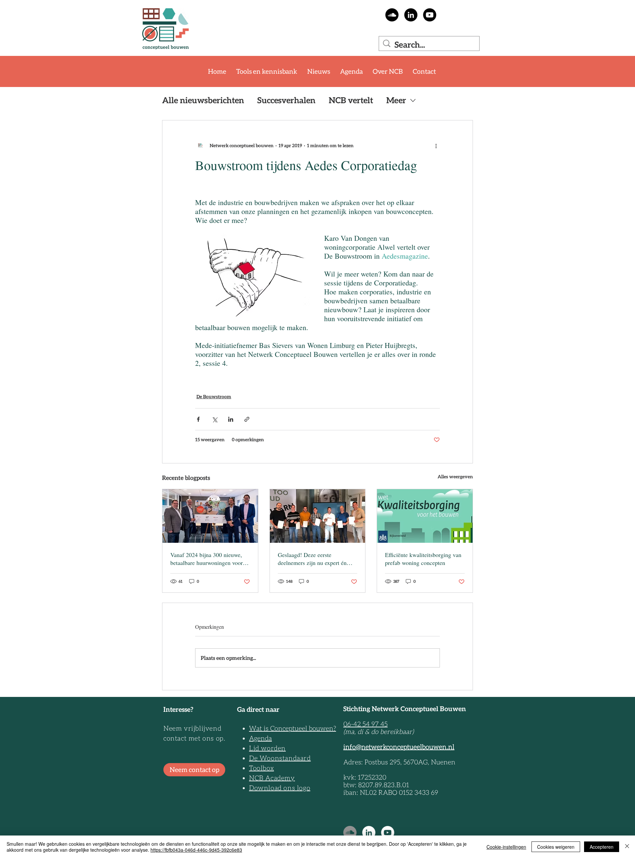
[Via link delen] (247, 419)
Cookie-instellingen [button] (506, 846)
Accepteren (602, 846)
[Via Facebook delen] (198, 419)
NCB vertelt (351, 100)
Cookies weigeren (555, 846)
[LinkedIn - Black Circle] (410, 14)
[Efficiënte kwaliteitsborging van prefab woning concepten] (425, 516)
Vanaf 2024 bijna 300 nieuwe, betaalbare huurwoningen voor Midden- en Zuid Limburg (206, 559)
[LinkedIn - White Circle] (368, 832)
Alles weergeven (455, 476)
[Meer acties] (436, 146)
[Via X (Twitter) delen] (214, 419)
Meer (396, 100)
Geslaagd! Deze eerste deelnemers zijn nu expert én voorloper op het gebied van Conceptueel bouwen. (312, 559)
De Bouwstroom (213, 396)
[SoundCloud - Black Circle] (392, 14)
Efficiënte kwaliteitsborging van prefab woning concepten (423, 559)
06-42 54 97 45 (365, 724)
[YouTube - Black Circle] (429, 14)
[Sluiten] (627, 847)
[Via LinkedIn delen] (231, 419)
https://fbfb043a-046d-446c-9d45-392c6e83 (196, 849)
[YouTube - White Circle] (387, 832)
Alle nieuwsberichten (203, 100)
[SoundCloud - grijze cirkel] (350, 832)
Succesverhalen (286, 100)
